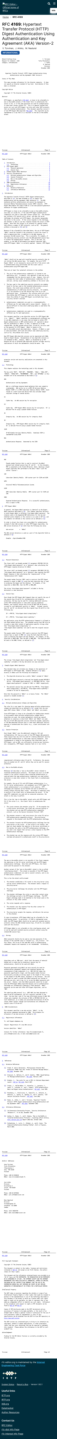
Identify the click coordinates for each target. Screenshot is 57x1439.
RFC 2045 (10, 1071)
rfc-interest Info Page (12, 1433)
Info (53, 10)
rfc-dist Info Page (10, 1429)
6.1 (8, 187)
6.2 (8, 189)
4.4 (8, 180)
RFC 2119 (21, 1082)
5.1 (8, 184)
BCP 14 (15, 1082)
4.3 (8, 179)
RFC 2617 (26, 100)
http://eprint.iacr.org (14, 1119)
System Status (8, 1384)
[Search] (49, 3)
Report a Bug (22, 1384)
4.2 (8, 177)
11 (49, 186)
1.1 (8, 164)
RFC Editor (7, 1425)
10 (49, 182)
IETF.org (6, 1395)
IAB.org (5, 1404)
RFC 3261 (30, 1096)
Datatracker (8, 1408)
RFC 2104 (29, 1076)
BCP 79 (19, 1305)
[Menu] (54, 3)
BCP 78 (15, 1270)
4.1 (8, 175)
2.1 (8, 168)
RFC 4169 (4, 153)
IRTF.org (6, 1399)
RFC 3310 (29, 111)
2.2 (8, 170)
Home (6, 17)
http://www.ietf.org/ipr (11, 1318)
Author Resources (10, 1412)
